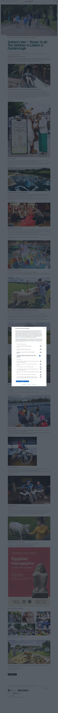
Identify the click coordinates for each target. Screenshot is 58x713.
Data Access (29, 384)
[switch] (40, 346)
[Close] (45, 328)
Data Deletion (24, 384)
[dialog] (29, 356)
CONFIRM (22, 381)
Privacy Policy (34, 384)
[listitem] (29, 344)
